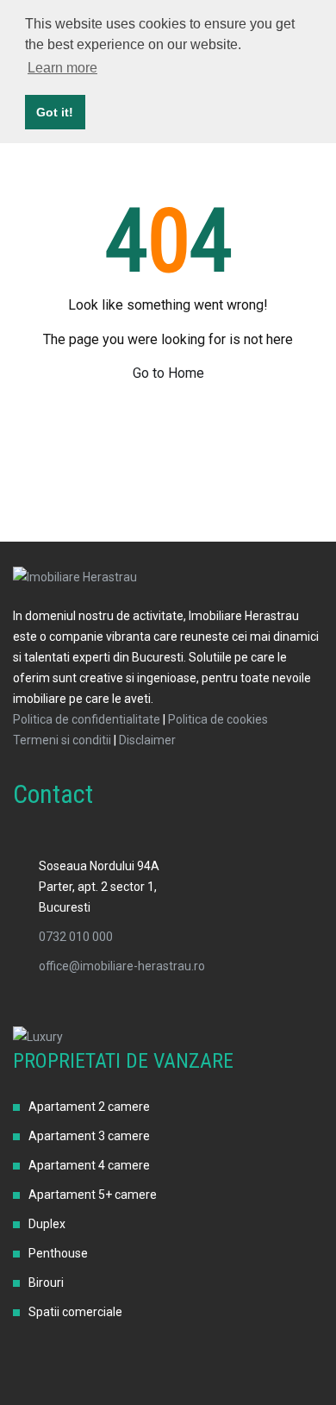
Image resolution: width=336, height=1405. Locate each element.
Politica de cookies (218, 719)
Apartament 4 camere (89, 1165)
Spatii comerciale (75, 1312)
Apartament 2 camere (89, 1106)
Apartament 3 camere (89, 1136)
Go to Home (168, 373)
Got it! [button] (54, 112)
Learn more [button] (62, 67)
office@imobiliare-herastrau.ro (122, 966)
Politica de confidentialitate (86, 719)
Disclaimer (147, 740)
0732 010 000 (76, 937)
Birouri (46, 1282)
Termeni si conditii (62, 740)
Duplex (46, 1224)
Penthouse (58, 1253)
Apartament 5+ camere (92, 1194)
